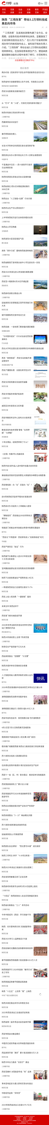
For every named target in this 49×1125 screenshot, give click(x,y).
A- (46, 27)
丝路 (15, 3)
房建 (12, 12)
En (42, 3)
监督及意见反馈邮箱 (32, 1120)
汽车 (4, 12)
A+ (42, 27)
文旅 (28, 9)
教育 (37, 9)
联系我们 (30, 1119)
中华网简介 (18, 1117)
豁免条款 (18, 1119)
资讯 (4, 9)
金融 (28, 12)
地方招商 (31, 1117)
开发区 (45, 9)
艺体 (37, 12)
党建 (12, 9)
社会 (20, 9)
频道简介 (25, 1117)
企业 (20, 12)
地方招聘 (24, 1119)
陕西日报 (5, 27)
